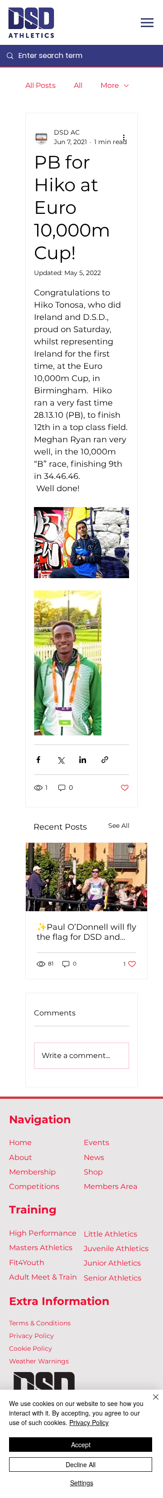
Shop (93, 1171)
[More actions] (123, 137)
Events (96, 1142)
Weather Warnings (39, 1361)
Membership (32, 1171)
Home (20, 1142)
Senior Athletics (112, 1277)
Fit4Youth (26, 1262)
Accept (81, 1444)
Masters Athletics (40, 1247)
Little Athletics (110, 1233)
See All (118, 825)
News (94, 1157)
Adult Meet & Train (43, 1276)
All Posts (40, 85)
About (20, 1157)
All (78, 85)
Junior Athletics (112, 1262)
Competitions (34, 1186)
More (110, 85)
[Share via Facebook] (38, 759)
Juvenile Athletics (116, 1248)
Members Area (111, 1186)
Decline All (81, 1464)
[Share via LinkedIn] (82, 759)
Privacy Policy (31, 1336)
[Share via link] (105, 759)
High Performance (43, 1232)
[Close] (150, 1402)
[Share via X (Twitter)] (60, 759)
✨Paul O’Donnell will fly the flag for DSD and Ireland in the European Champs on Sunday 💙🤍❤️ (86, 932)
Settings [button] (81, 1482)
